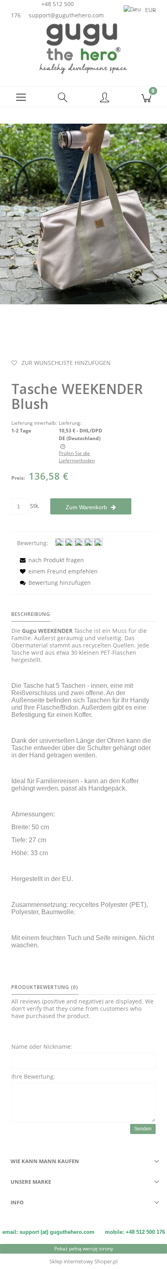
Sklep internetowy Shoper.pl (83, 1261)
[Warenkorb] (146, 97)
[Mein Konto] (104, 98)
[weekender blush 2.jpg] (83, 213)
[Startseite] (83, 48)
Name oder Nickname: (41, 1046)
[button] (21, 97)
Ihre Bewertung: (33, 1076)
